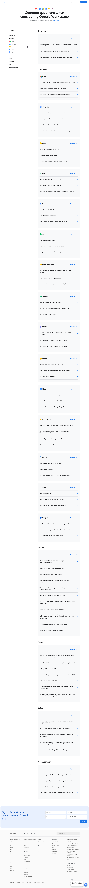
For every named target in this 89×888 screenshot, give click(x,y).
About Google (29, 882)
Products (23, 2)
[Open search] (60, 2)
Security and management (30, 839)
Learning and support (72, 839)
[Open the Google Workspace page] (7, 2)
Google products (37, 882)
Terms (23, 882)
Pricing (37, 2)
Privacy (18, 882)
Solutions (17, 2)
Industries (29, 2)
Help (43, 882)
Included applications (15, 839)
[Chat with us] (85, 885)
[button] (85, 885)
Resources (43, 2)
